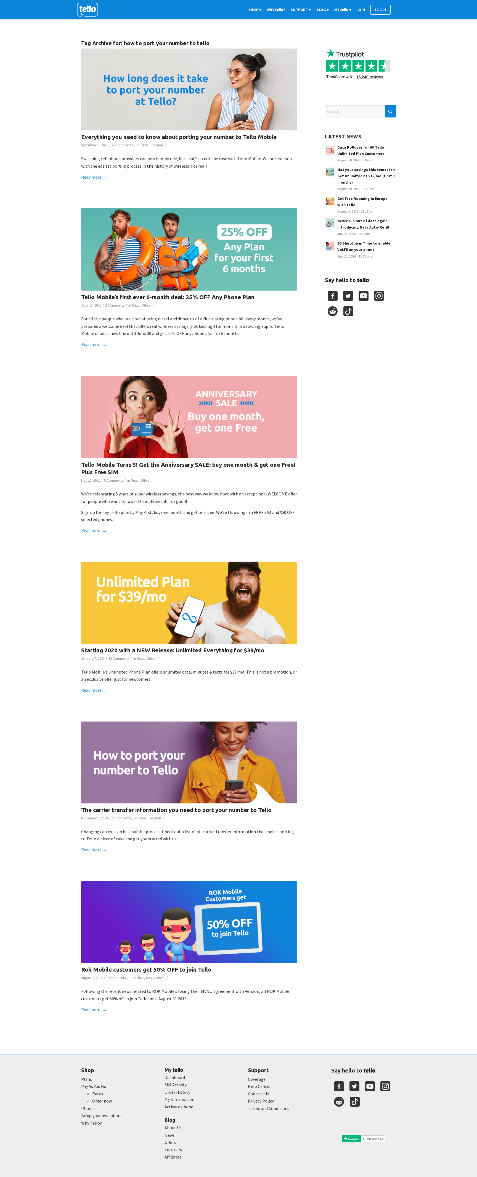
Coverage (257, 1079)
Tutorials (156, 145)
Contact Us (258, 1093)
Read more (94, 177)
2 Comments (114, 305)
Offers (146, 305)
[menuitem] (255, 9)
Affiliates (173, 1157)
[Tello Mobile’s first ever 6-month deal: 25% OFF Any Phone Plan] (189, 249)
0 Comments (121, 818)
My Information (179, 1099)
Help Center (259, 1086)
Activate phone (179, 1106)
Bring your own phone (102, 1115)
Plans (86, 1079)
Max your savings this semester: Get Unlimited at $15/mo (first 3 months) (366, 176)
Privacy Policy (261, 1101)
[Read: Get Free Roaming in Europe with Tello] (330, 201)
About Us (173, 1127)
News (144, 145)
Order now (102, 1101)
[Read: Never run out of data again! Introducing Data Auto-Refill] (330, 223)
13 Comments (118, 658)
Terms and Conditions (268, 1108)
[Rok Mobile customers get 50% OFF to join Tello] (189, 922)
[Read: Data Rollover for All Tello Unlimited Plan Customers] (330, 150)
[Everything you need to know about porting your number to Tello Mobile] (189, 89)
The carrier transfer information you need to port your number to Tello (176, 809)
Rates (97, 1093)
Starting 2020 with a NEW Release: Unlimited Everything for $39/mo (172, 650)
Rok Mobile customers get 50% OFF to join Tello (146, 969)
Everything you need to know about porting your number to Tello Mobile (179, 136)
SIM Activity (176, 1084)
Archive (138, 977)
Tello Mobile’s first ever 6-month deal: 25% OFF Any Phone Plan (168, 297)
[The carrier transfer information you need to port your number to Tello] (189, 762)
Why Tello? (91, 1123)
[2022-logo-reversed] (89, 9)
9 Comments (113, 480)
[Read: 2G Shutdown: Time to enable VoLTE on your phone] (330, 246)
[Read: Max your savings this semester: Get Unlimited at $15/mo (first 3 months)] (330, 172)
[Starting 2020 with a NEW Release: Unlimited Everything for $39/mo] (189, 603)
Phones (88, 1108)
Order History (177, 1092)
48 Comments (122, 145)
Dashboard (175, 1077)
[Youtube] (364, 296)
